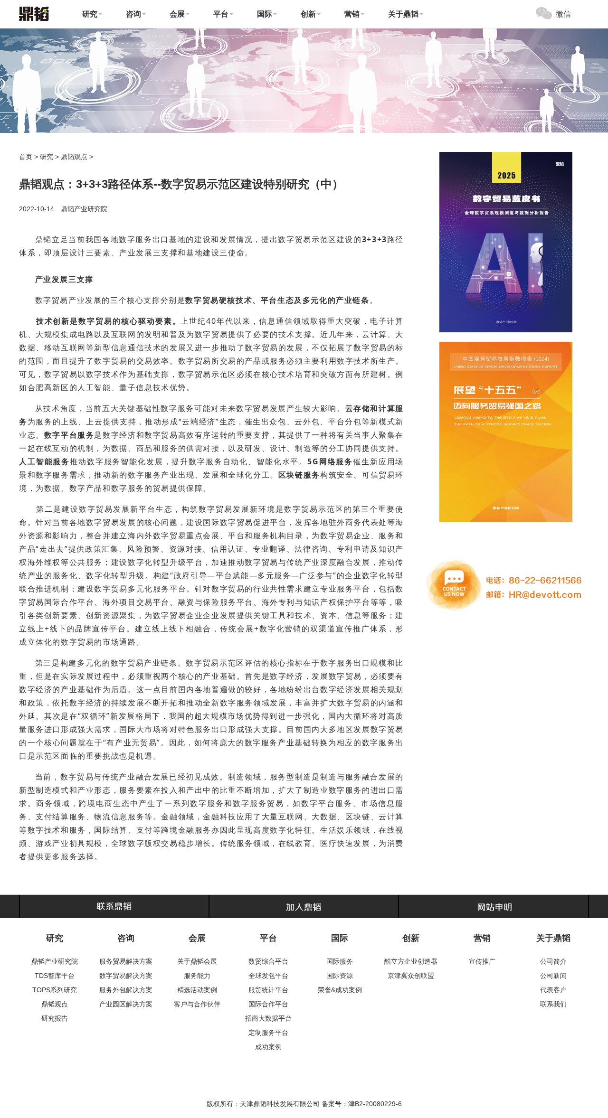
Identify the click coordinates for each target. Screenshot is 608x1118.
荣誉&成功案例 (340, 990)
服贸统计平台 (268, 990)
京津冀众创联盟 (411, 975)
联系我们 (553, 1004)
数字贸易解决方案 (125, 975)
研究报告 (54, 1018)
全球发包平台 (268, 975)
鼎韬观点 (74, 156)
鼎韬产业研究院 (54, 961)
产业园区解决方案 (125, 1004)
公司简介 (553, 961)
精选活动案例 (197, 990)
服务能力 (197, 975)
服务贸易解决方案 (125, 961)
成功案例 (268, 1047)
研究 (46, 156)
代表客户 (553, 990)
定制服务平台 (268, 1032)
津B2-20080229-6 (375, 1104)
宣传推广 (482, 961)
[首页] (34, 13)
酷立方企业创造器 (410, 961)
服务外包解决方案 (125, 990)
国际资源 (339, 975)
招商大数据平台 (268, 1018)
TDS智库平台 (55, 975)
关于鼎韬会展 (197, 961)
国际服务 (339, 961)
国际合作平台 (268, 1004)
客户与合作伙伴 (197, 1004)
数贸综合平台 (268, 961)
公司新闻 (553, 975)
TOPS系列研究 (54, 990)
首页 (25, 156)
